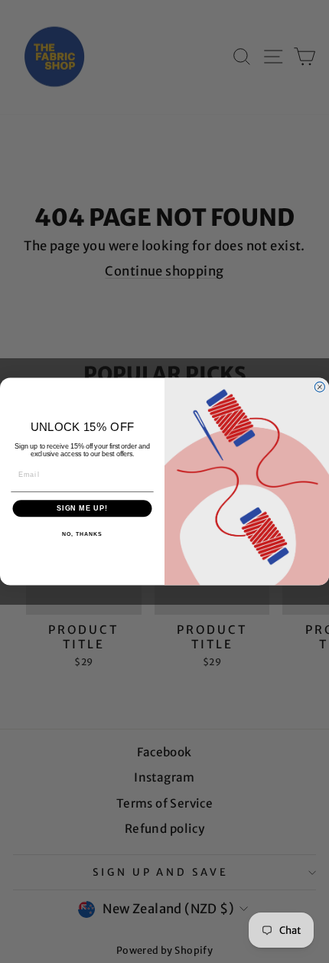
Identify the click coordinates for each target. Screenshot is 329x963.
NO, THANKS (82, 534)
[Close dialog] (319, 387)
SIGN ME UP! (82, 508)
